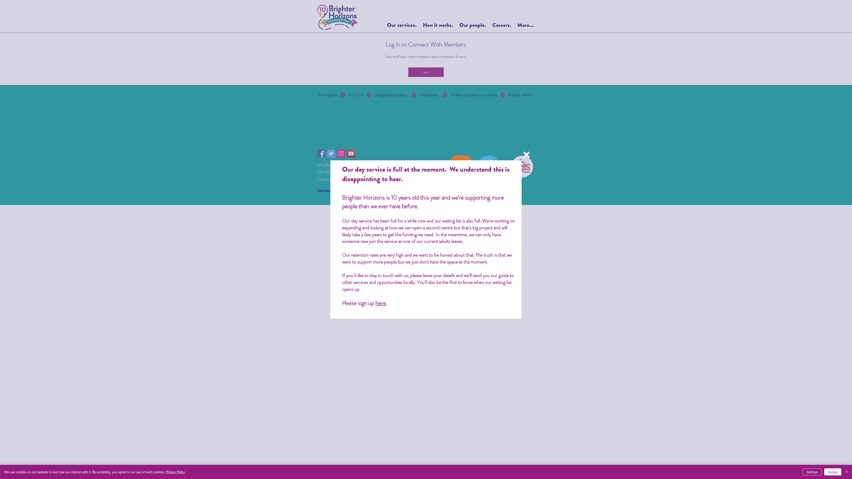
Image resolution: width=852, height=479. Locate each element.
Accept (833, 472)
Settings (812, 472)
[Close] (846, 471)
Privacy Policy (175, 472)
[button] (526, 154)
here (380, 303)
